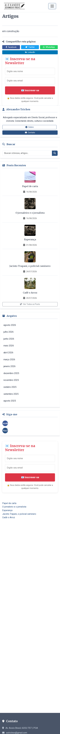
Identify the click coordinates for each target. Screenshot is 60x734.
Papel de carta (30, 186)
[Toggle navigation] (52, 6)
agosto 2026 (9, 325)
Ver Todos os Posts (31, 304)
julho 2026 (8, 332)
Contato (31, 132)
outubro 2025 (9, 387)
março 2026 (9, 359)
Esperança (30, 239)
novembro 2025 (11, 380)
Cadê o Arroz (30, 292)
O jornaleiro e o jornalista (30, 212)
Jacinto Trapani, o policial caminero (30, 266)
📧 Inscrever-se (30, 90)
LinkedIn (31, 52)
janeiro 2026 (9, 366)
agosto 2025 (9, 400)
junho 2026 (8, 338)
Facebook (12, 47)
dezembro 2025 (11, 373)
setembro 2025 (11, 394)
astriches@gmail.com (16, 732)
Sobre (31, 127)
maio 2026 (8, 345)
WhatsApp (50, 47)
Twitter (31, 47)
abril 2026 (8, 352)
